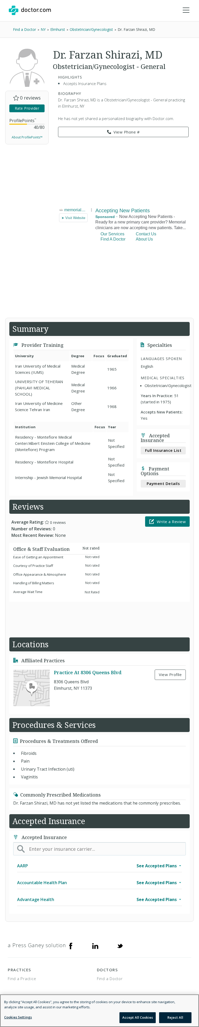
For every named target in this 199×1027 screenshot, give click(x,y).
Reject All (175, 1017)
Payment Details (163, 483)
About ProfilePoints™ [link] (27, 137)
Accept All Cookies (137, 1017)
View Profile (170, 674)
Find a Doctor (110, 978)
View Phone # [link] (126, 132)
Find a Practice (22, 978)
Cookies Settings (18, 1017)
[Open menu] (186, 10)
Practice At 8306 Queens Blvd (88, 672)
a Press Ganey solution (37, 945)
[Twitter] (120, 945)
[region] (99, 1010)
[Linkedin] (95, 945)
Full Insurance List (163, 450)
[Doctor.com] (30, 10)
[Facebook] (71, 945)
